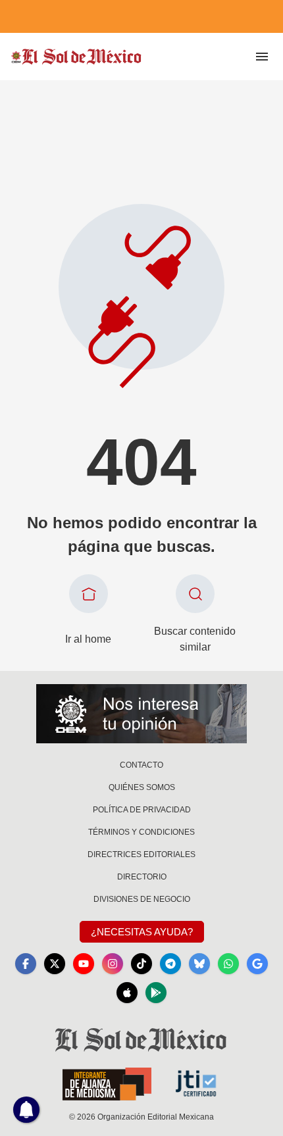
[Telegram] (170, 963)
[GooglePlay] (156, 992)
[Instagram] (112, 963)
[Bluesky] (199, 963)
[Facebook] (25, 963)
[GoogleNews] (257, 963)
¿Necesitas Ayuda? (142, 931)
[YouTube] (83, 963)
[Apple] (127, 992)
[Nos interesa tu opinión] (141, 713)
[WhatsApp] (228, 963)
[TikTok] (141, 963)
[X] (54, 963)
